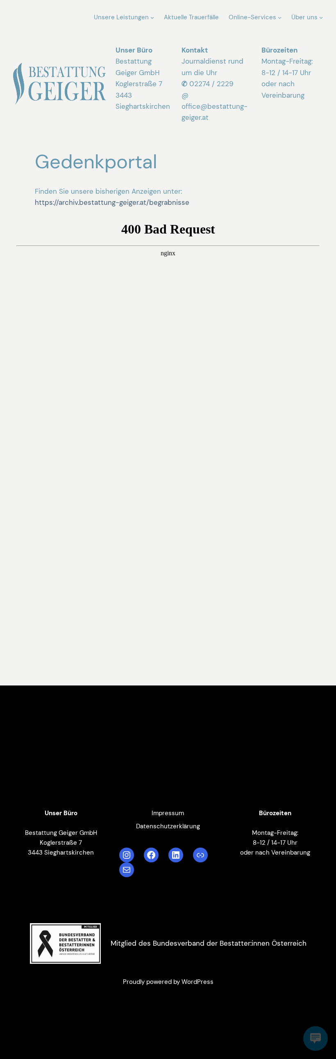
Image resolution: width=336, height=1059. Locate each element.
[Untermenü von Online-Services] (280, 17)
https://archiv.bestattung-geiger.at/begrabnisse (112, 202)
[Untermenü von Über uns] (321, 17)
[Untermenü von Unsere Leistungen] (152, 17)
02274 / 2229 (211, 83)
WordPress (197, 982)
